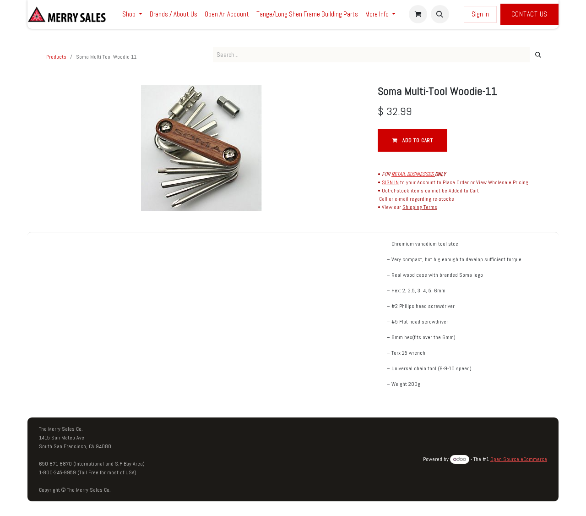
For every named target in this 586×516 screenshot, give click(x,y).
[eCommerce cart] (418, 14)
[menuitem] (132, 14)
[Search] (538, 55)
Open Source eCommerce (518, 459)
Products (56, 56)
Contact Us (529, 14)
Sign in (480, 14)
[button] (440, 14)
